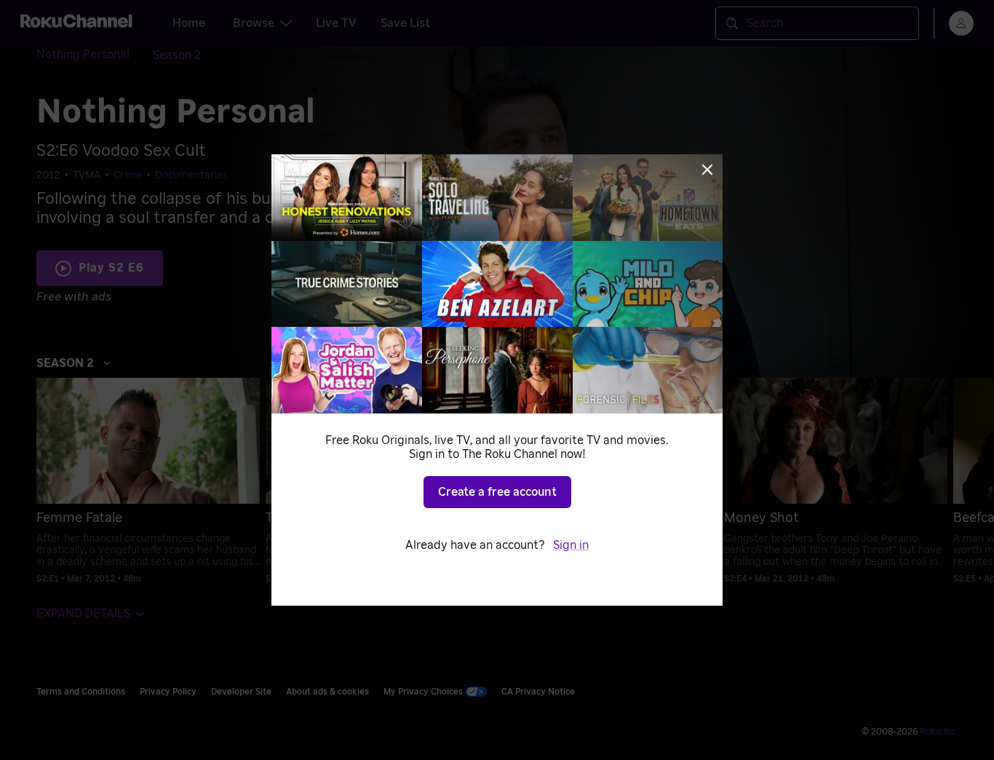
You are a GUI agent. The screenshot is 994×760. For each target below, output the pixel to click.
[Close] (707, 169)
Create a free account (497, 492)
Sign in (571, 545)
